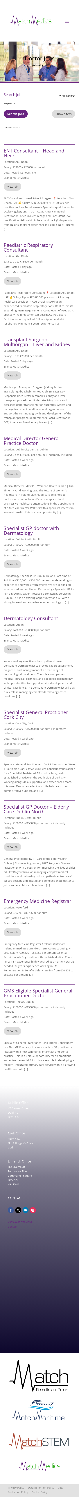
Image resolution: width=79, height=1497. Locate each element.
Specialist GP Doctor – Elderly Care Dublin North (36, 809)
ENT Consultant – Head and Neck (34, 153)
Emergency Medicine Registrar (37, 901)
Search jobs (15, 114)
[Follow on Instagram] (33, 1210)
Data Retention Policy (43, 1487)
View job (12, 186)
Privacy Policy (18, 1487)
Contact (12, 1226)
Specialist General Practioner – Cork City (38, 714)
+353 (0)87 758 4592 (20, 1222)
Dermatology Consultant (31, 618)
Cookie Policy (40, 1492)
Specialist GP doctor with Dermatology (31, 530)
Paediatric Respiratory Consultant (28, 247)
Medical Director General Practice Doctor (32, 440)
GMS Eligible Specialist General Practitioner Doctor (38, 993)
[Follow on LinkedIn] (25, 1210)
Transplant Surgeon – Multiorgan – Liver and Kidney (37, 342)
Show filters (63, 114)
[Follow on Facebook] (11, 1210)
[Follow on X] (18, 1210)
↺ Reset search (67, 95)
